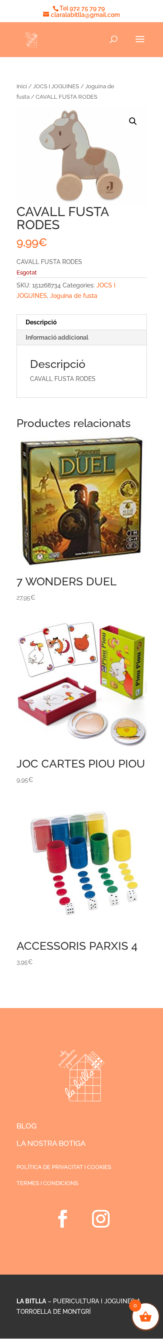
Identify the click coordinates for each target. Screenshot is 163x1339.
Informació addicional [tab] (57, 337)
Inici (22, 86)
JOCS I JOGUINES (56, 86)
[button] (133, 121)
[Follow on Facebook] (62, 1219)
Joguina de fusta (73, 295)
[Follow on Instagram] (100, 1219)
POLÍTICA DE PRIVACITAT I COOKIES (64, 1167)
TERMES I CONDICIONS (47, 1183)
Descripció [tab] (41, 322)
